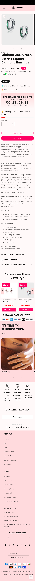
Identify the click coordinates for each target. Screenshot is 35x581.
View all (4, 333)
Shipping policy (29, 574)
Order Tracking (9, 452)
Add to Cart (26, 309)
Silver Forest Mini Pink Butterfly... (9, 301)
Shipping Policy (9, 489)
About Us (7, 476)
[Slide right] (22, 49)
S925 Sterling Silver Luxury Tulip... (25, 301)
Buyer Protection (9, 456)
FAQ (5, 443)
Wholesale (7, 464)
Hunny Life (9, 571)
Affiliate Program (10, 460)
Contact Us (8, 480)
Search (6, 439)
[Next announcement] (31, 2)
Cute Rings (6, 372)
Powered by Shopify (18, 571)
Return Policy (8, 485)
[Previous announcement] (3, 2)
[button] (4, 8)
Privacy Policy (8, 493)
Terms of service (18, 574)
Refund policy (30, 571)
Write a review (17, 417)
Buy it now (17, 138)
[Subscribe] (29, 538)
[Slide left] (13, 49)
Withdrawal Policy (10, 497)
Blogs (5, 447)
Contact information (18, 577)
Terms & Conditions (11, 501)
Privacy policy (7, 574)
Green (5, 81)
